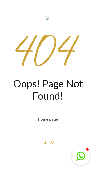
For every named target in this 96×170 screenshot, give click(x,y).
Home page (48, 119)
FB (44, 142)
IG (52, 142)
